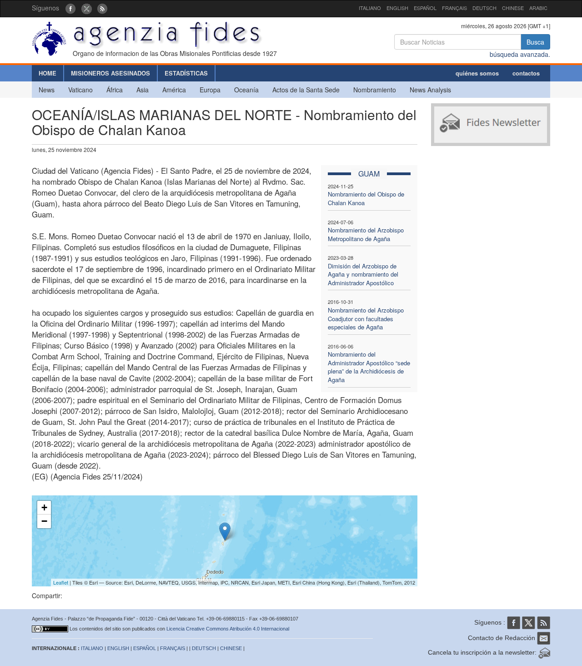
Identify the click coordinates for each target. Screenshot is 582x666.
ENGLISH (397, 7)
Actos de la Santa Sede (306, 89)
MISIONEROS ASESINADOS (110, 73)
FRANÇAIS (454, 7)
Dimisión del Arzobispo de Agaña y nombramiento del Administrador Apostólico (363, 274)
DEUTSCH (484, 7)
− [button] (44, 521)
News (47, 89)
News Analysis (430, 89)
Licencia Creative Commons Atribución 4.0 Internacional (227, 628)
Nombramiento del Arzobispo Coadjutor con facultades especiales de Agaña (366, 318)
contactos (526, 73)
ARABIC (538, 7)
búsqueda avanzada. (520, 54)
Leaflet (60, 582)
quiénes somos (477, 73)
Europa (210, 89)
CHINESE (513, 7)
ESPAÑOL (425, 7)
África (114, 89)
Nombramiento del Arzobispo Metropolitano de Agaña (366, 234)
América (174, 89)
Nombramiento (374, 89)
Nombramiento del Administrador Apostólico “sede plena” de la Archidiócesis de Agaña (369, 367)
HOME (47, 73)
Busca (535, 41)
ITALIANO (370, 7)
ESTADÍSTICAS (186, 73)
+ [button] (44, 507)
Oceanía (246, 89)
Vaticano (80, 89)
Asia (142, 89)
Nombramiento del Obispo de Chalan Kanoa (366, 198)
